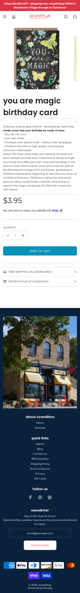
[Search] (65, 16)
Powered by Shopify (40, 588)
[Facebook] (30, 497)
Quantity (9, 227)
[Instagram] (40, 497)
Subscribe (40, 545)
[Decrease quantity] (7, 235)
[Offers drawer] (13, 16)
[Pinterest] (49, 497)
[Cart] (74, 16)
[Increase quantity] (22, 235)
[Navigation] (4, 16)
